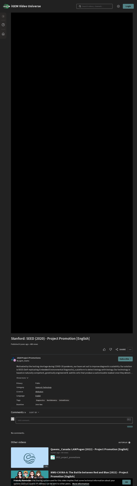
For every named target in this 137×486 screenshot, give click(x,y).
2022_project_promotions (68, 457)
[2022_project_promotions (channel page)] (53, 457)
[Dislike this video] (110, 349)
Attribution (39, 392)
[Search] (80, 6)
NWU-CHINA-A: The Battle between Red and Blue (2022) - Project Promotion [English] (89, 474)
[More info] (3, 24)
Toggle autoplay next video (130, 442)
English (38, 396)
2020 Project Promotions (29, 358)
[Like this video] (104, 349)
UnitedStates (64, 400)
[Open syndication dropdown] (25, 412)
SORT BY (33, 412)
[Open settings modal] (118, 6)
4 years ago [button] (55, 452)
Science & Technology (43, 387)
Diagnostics (40, 400)
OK (126, 482)
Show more (21, 378)
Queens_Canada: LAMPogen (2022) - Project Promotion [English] (89, 449)
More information (80, 483)
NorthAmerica (52, 400)
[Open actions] (130, 349)
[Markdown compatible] (129, 419)
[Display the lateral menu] (3, 16)
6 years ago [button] (24, 344)
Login (128, 6)
